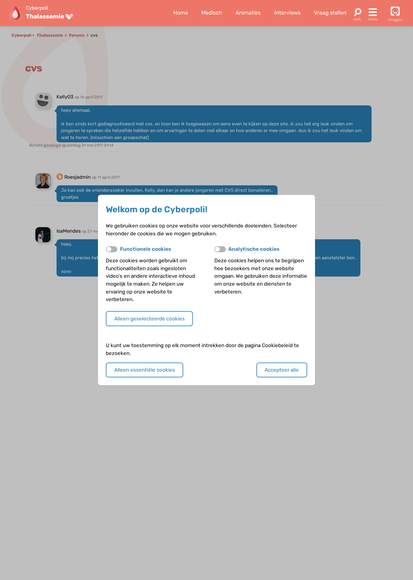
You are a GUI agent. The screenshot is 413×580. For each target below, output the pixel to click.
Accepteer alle (282, 370)
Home (180, 12)
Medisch (211, 12)
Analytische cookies (253, 249)
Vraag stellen (330, 12)
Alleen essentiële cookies (144, 370)
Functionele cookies (145, 249)
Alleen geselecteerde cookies (149, 319)
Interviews (287, 12)
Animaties (248, 12)
